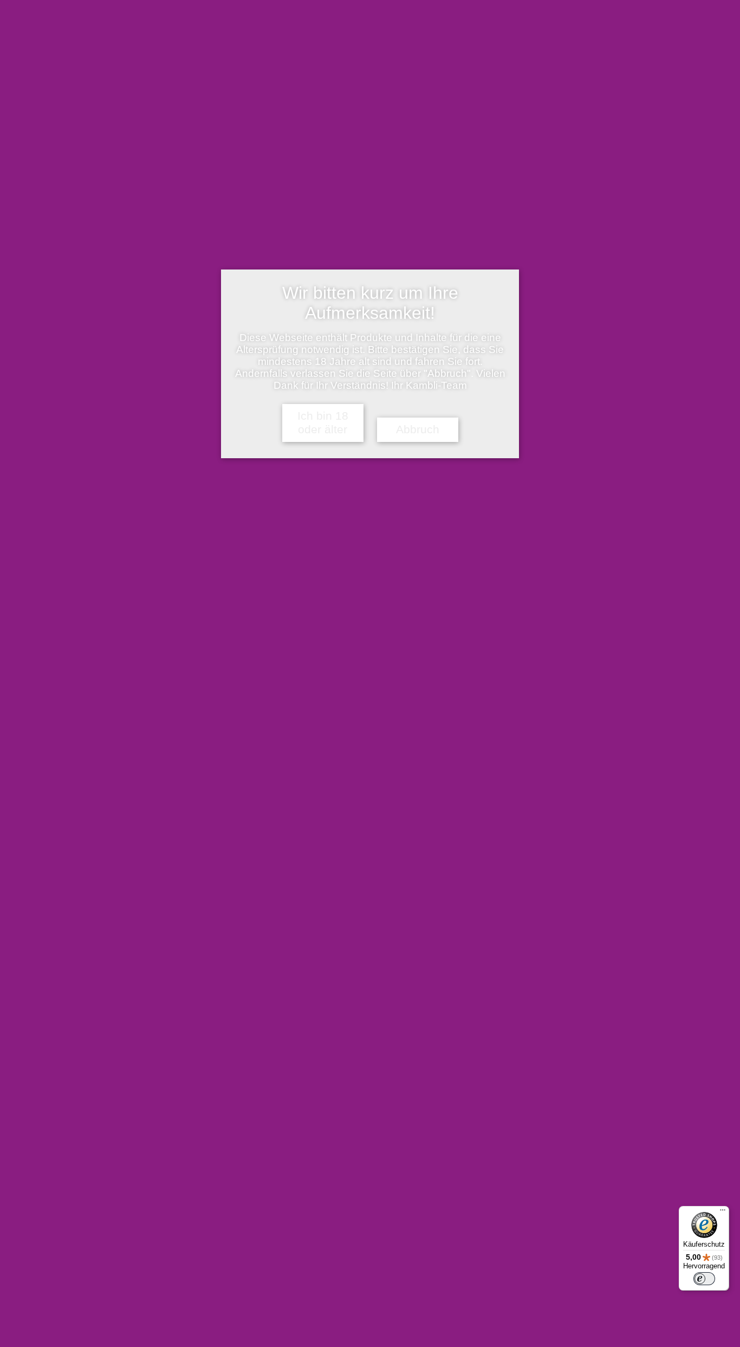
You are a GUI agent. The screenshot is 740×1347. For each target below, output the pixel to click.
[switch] (704, 1278)
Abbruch (417, 429)
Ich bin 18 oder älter (322, 422)
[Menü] (722, 1212)
